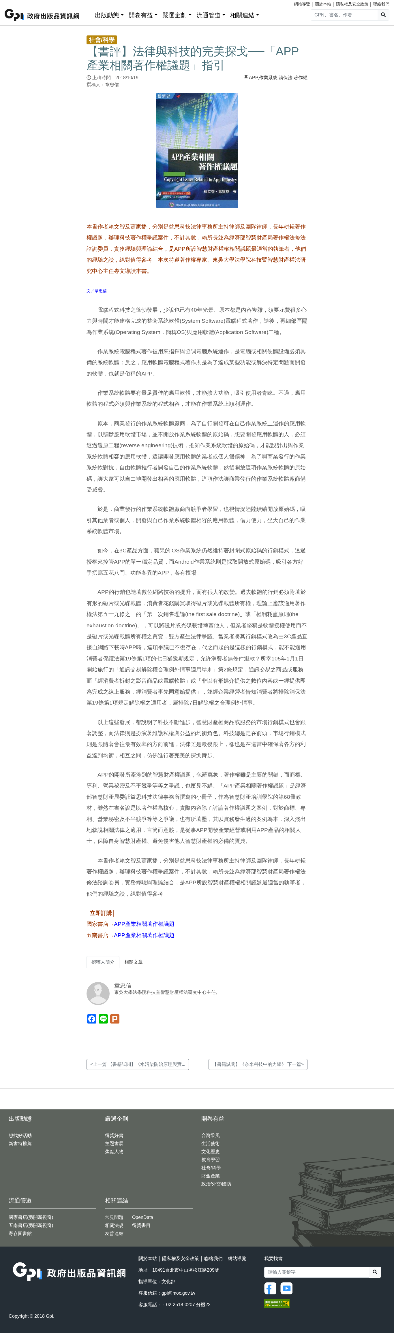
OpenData (142, 1217)
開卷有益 (141, 15)
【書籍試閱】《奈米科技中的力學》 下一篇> (258, 1064)
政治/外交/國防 (216, 1183)
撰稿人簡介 (103, 962)
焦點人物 (114, 1151)
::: (88, 14)
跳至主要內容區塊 (16, 3)
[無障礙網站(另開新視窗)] (277, 1303)
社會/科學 (211, 1167)
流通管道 (208, 15)
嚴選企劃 (174, 15)
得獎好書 (114, 1135)
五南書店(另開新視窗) (31, 1225)
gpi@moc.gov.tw (178, 1293)
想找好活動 (20, 1135)
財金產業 (210, 1175)
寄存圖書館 (20, 1233)
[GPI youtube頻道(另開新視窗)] (287, 1287)
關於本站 (323, 4)
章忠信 (112, 84)
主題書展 (114, 1143)
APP (253, 77)
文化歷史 (210, 1151)
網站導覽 (302, 4)
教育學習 (210, 1159)
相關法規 (114, 1225)
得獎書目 (141, 1225)
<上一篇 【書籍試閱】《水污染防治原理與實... (137, 1064)
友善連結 (114, 1233)
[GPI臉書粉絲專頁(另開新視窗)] (271, 1287)
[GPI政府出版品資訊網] (42, 15)
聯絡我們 (381, 4)
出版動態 (107, 15)
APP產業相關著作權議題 (144, 924)
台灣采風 (210, 1135)
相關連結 (242, 15)
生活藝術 (210, 1143)
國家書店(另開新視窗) (31, 1217)
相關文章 (133, 962)
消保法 (285, 77)
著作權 (300, 77)
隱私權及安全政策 (352, 4)
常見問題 (114, 1217)
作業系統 (268, 77)
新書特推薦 (20, 1143)
